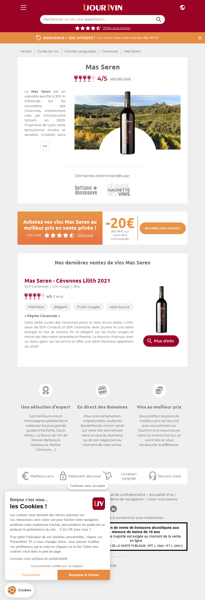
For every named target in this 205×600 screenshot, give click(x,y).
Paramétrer (31, 575)
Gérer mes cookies (162, 499)
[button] (19, 590)
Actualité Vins (161, 494)
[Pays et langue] (183, 7)
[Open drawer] (23, 7)
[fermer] (200, 37)
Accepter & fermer (83, 575)
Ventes (26, 51)
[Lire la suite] (45, 146)
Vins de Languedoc (80, 51)
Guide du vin (48, 51)
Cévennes (110, 51)
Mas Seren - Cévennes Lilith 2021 (67, 280)
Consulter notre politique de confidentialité (39, 559)
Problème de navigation (122, 499)
